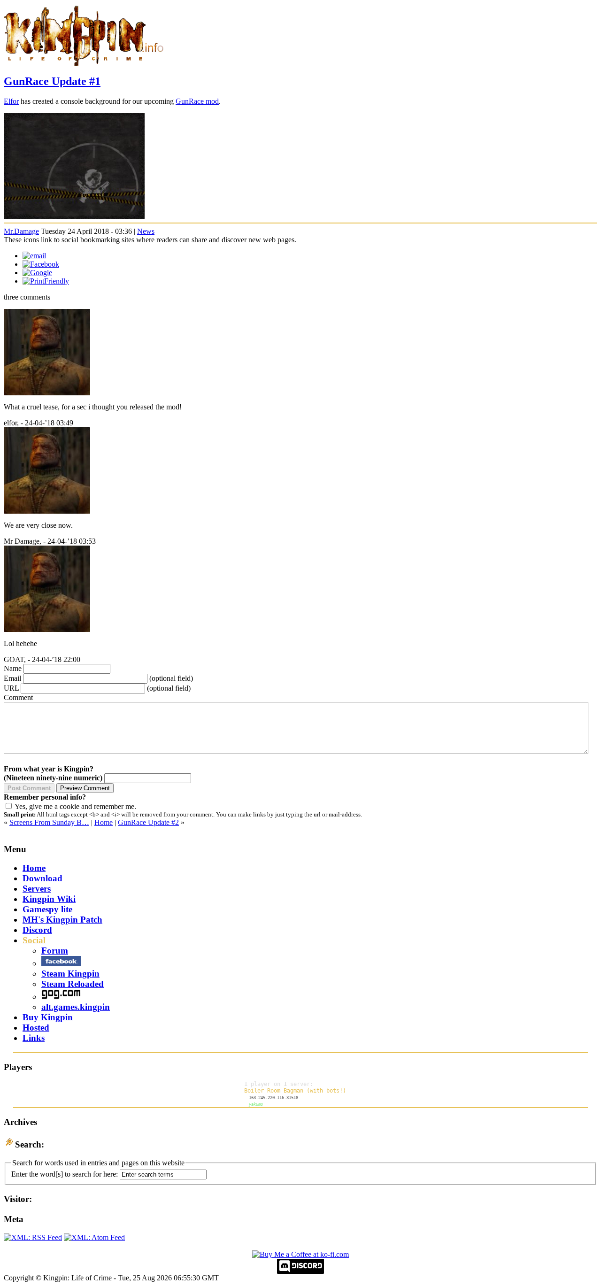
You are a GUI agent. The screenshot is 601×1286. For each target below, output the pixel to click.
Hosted (36, 1027)
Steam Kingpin (70, 973)
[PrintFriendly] (46, 281)
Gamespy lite (47, 909)
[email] (34, 256)
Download (42, 878)
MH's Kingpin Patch (62, 919)
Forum (54, 950)
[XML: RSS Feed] (33, 1237)
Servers (37, 888)
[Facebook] (41, 264)
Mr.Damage (21, 231)
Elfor (11, 101)
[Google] (37, 273)
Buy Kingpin (48, 1017)
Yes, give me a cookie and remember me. (75, 806)
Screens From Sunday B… (49, 822)
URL (11, 688)
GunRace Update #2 (148, 822)
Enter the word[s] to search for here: (64, 1174)
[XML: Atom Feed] (94, 1237)
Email (12, 678)
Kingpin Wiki (49, 899)
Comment (18, 697)
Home (103, 822)
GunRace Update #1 (52, 81)
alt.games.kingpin (75, 1007)
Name (13, 668)
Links (34, 1038)
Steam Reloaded (72, 984)
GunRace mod (197, 101)
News (145, 231)
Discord (37, 930)
